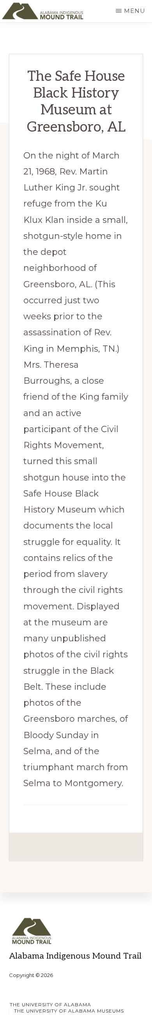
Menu (134, 10)
